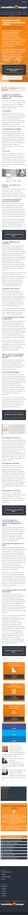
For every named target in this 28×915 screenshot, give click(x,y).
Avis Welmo (5, 797)
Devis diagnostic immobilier (10, 843)
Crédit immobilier (8, 849)
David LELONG (9, 26)
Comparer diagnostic (14, 676)
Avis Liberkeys (5, 795)
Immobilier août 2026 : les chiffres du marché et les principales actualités (16, 748)
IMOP (21, 630)
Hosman (10, 632)
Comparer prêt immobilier (14, 719)
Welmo (4, 632)
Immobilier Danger (5, 12)
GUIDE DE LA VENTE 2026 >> (14, 827)
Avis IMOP (4, 793)
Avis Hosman (5, 791)
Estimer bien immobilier (14, 697)
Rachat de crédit (7, 852)
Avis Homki (5, 789)
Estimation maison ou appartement (12, 840)
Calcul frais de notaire (9, 855)
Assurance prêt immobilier (10, 858)
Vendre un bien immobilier (16, 12)
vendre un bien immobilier (10, 32)
